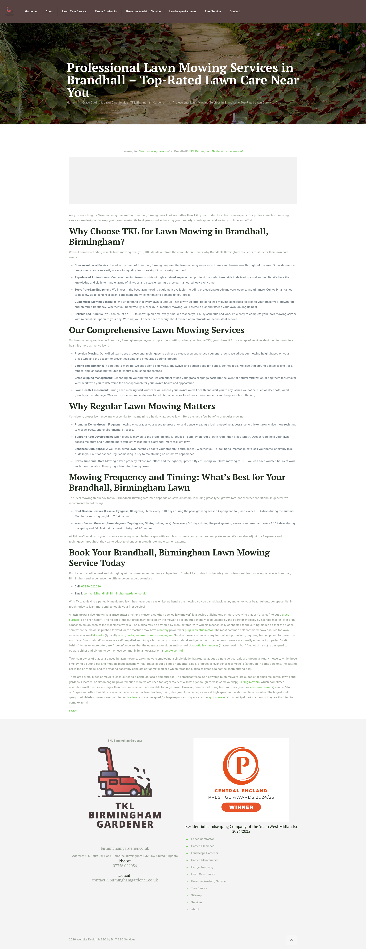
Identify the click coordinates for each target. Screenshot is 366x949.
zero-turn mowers (261, 687)
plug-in (189, 630)
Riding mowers (250, 682)
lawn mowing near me (154, 151)
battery (164, 630)
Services (196, 902)
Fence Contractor (202, 839)
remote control (173, 651)
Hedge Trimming (202, 867)
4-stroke (98, 635)
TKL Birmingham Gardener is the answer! (216, 151)
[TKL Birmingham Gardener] (9, 11)
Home (71, 102)
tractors (132, 697)
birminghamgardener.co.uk (125, 848)
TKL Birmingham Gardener (125, 741)
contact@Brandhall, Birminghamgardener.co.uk (114, 593)
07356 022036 (91, 586)
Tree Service (199, 888)
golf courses (217, 697)
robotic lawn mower (205, 645)
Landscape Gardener (204, 853)
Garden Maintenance (204, 860)
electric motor (204, 630)
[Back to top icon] (291, 940)
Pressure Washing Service (208, 881)
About (195, 909)
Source (73, 710)
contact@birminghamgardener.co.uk (125, 880)
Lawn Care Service (203, 874)
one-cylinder (126, 635)
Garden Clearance (202, 846)
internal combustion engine (154, 635)
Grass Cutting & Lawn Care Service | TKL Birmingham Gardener (123, 102)
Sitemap (196, 895)
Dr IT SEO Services (123, 939)
